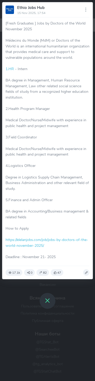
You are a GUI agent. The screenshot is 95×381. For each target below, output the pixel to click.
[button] (86, 272)
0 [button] (31, 273)
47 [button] (59, 273)
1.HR (10, 68)
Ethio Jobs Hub (31, 7)
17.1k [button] (16, 273)
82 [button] (45, 273)
